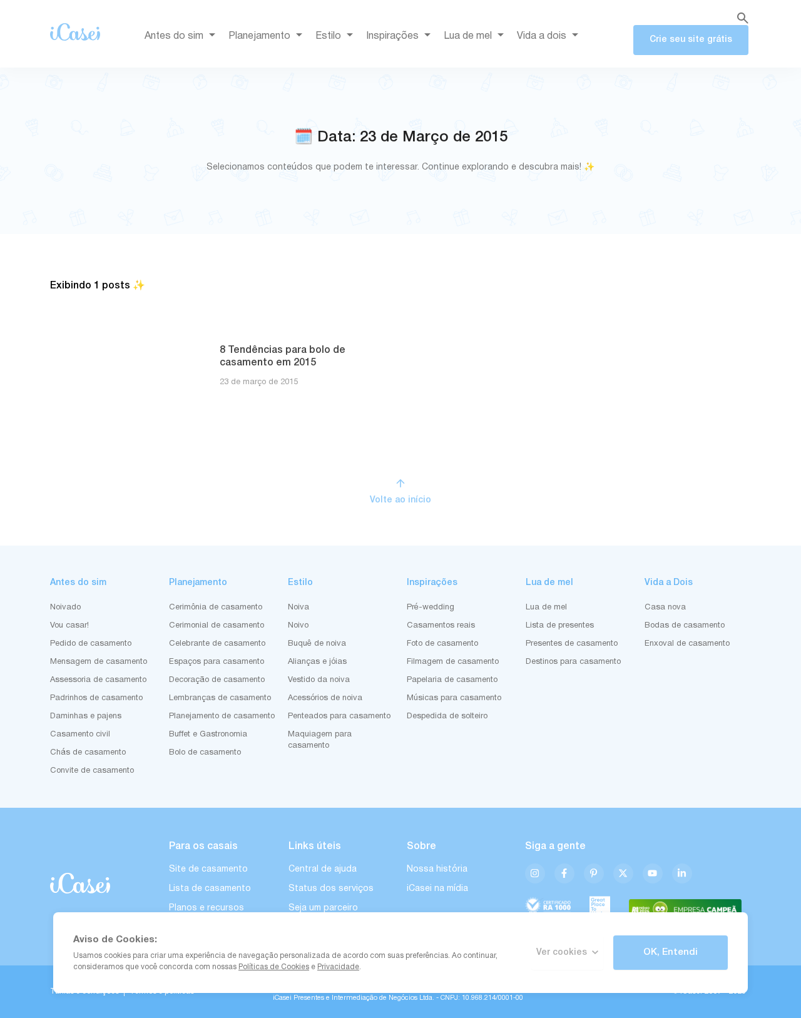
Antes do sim (174, 36)
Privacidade (338, 967)
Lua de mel (468, 36)
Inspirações (392, 36)
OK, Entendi (670, 952)
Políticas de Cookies (273, 967)
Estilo (328, 36)
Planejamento (259, 36)
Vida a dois (541, 36)
